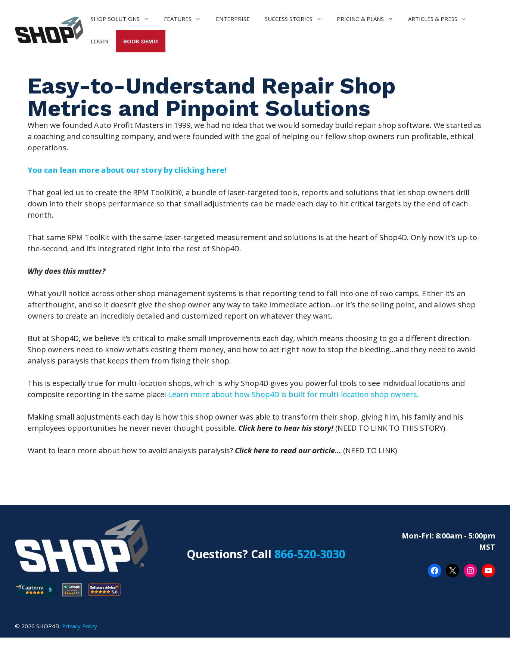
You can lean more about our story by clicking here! (127, 170)
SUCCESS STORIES (288, 18)
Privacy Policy (79, 626)
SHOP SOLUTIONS (115, 18)
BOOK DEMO (140, 41)
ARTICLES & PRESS (432, 18)
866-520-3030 (309, 554)
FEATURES (178, 18)
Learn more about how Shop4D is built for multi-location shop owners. (292, 394)
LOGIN (99, 41)
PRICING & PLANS (360, 18)
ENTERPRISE (233, 18)
